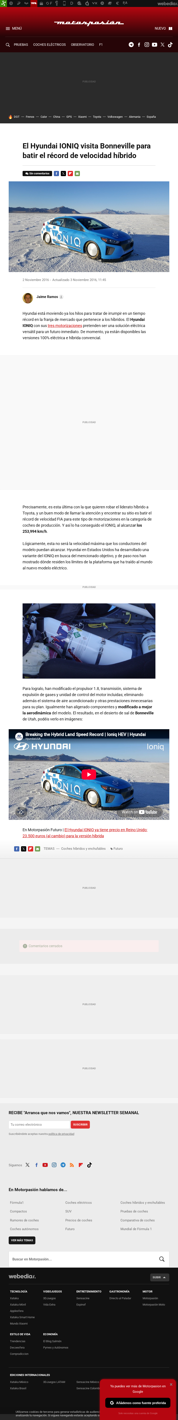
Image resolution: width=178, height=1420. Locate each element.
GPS (69, 116)
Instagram (146, 44)
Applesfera (16, 1311)
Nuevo (160, 28)
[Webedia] (22, 1276)
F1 (101, 45)
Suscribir (80, 1124)
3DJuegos (49, 1298)
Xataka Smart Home (22, 1317)
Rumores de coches (24, 1220)
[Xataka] (3, 3)
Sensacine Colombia (89, 1388)
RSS (71, 1164)
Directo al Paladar (120, 1298)
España (151, 116)
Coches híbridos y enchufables (83, 849)
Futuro (118, 849)
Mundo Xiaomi (19, 1323)
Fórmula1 (17, 1203)
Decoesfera (17, 1347)
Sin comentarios (39, 173)
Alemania (134, 116)
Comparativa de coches (137, 1220)
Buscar (162, 1259)
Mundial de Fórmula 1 (136, 1229)
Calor (44, 116)
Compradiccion (19, 1353)
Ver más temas (22, 1240)
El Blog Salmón (52, 1341)
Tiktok (170, 44)
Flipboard (70, 173)
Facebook (139, 44)
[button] (49, 297)
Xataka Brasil (18, 1388)
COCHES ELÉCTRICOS (49, 45)
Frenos (30, 116)
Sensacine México (87, 1382)
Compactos (18, 1211)
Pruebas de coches (134, 1211)
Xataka (14, 1298)
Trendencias (17, 1341)
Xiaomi (82, 116)
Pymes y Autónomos (55, 1347)
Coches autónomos (24, 1229)
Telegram (131, 44)
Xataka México (19, 1382)
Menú (17, 28)
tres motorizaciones (65, 325)
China (56, 116)
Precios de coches (78, 1220)
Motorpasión (89, 22)
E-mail (77, 173)
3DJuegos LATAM (54, 1382)
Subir (157, 1277)
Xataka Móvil (18, 1304)
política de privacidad (61, 1134)
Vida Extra (49, 1304)
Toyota (97, 116)
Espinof (81, 1304)
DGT (17, 116)
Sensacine (82, 1298)
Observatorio (82, 45)
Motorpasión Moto (154, 1304)
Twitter (162, 44)
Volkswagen (115, 116)
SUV (68, 1211)
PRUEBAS (21, 45)
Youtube (154, 44)
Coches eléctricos (78, 1203)
